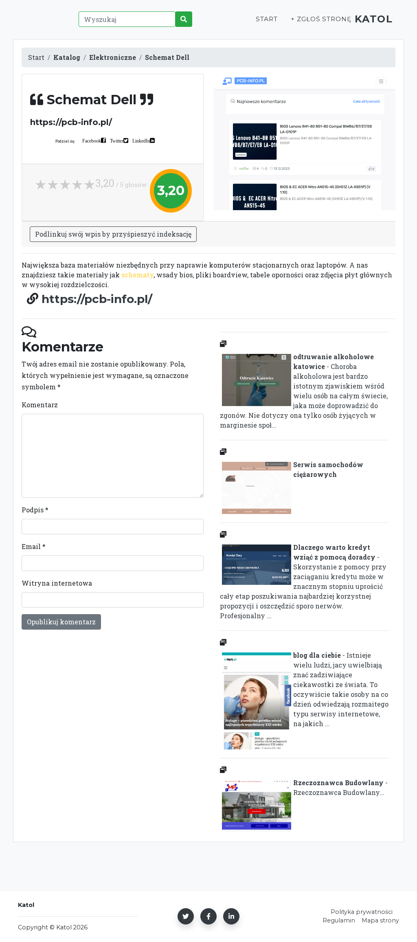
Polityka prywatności (362, 912)
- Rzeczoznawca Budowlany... (340, 787)
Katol (374, 19)
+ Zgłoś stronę (321, 19)
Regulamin (339, 920)
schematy (137, 274)
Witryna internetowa (57, 583)
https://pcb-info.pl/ (97, 299)
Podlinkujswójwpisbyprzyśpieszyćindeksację (113, 234)
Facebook (91, 140)
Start (267, 19)
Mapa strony (380, 920)
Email (34, 546)
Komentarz (40, 404)
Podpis (35, 509)
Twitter (116, 140)
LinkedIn (141, 140)
